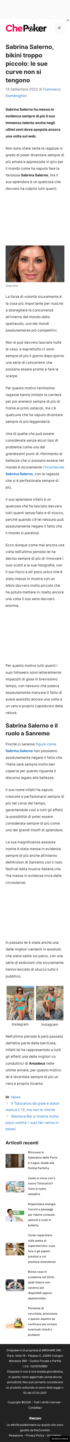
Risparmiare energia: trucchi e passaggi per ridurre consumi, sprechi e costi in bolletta (42, 1214)
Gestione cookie (60, 1438)
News (16, 1097)
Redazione (16, 1435)
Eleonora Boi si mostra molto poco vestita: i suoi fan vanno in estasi (32, 1122)
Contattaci (35, 1407)
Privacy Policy (35, 1435)
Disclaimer (54, 1435)
